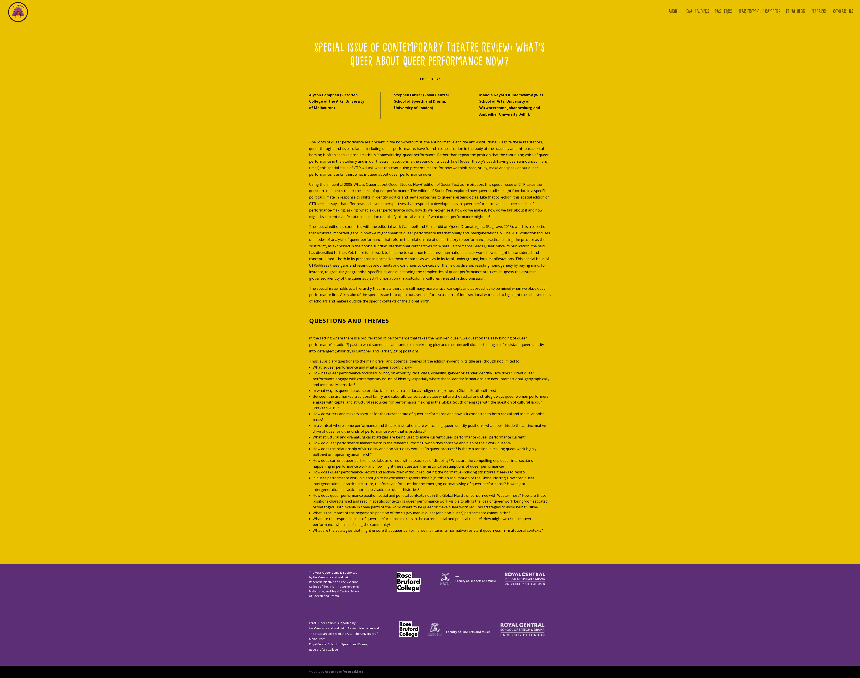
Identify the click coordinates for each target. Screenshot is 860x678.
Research (819, 12)
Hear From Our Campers (759, 12)
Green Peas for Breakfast (344, 671)
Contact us (843, 12)
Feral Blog (795, 12)
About (674, 12)
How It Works (697, 12)
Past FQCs (723, 12)
